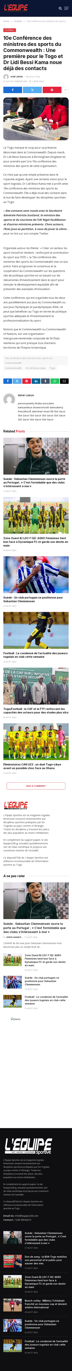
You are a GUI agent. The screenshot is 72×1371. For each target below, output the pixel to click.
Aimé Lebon (17, 76)
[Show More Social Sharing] (65, 90)
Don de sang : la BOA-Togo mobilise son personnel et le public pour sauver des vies (46, 1260)
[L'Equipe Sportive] (15, 8)
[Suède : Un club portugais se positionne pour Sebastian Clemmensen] (36, 574)
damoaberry (56, 407)
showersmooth (41, 407)
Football (10, 30)
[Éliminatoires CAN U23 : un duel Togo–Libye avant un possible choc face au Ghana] (36, 741)
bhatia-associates (44, 403)
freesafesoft (24, 411)
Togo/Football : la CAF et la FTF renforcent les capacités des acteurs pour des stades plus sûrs (35, 710)
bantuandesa (25, 407)
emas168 (48, 411)
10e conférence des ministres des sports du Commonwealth (28, 360)
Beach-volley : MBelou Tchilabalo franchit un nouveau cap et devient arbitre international (46, 1304)
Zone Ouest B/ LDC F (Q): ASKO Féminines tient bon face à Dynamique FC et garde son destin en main (35, 541)
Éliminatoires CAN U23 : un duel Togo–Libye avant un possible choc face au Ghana (32, 766)
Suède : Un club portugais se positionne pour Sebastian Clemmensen (33, 599)
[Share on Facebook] (12, 90)
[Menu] (66, 8)
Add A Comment (36, 785)
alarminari (37, 411)
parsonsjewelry (26, 403)
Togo (52, 368)
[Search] (60, 8)
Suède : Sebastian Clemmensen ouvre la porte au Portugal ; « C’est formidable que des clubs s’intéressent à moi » (34, 482)
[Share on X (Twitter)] (32, 90)
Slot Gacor (59, 411)
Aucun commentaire (16, 81)
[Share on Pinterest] (52, 90)
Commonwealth (13, 368)
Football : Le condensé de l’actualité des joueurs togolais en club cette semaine (35, 655)
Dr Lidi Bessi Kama (36, 368)
